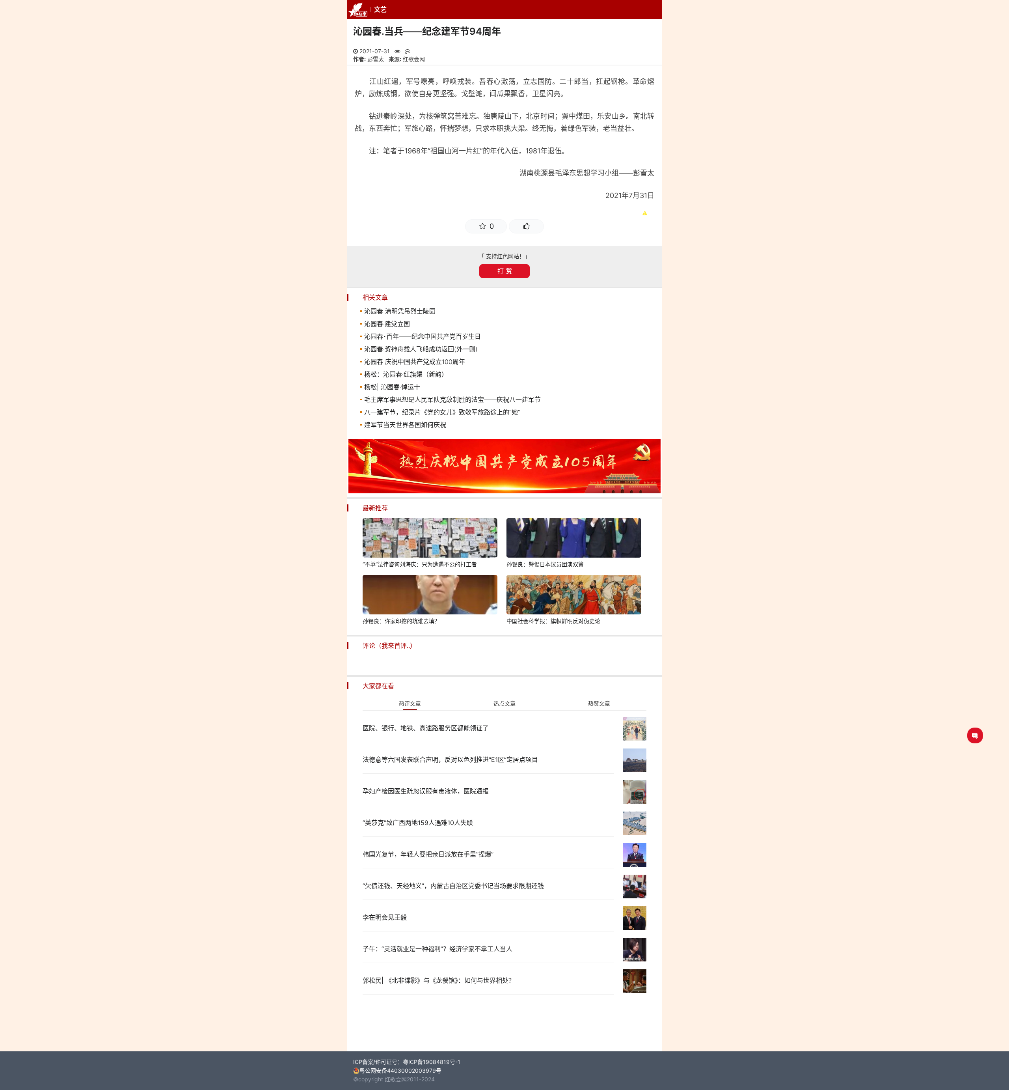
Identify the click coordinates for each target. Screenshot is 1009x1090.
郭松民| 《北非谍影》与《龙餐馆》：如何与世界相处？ (439, 980)
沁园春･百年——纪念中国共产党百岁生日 (422, 336)
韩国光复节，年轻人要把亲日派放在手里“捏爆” (428, 854)
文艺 (380, 9)
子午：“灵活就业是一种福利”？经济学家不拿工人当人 (437, 949)
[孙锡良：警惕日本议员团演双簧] (573, 539)
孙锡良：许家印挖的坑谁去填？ (401, 621)
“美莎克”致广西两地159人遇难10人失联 (418, 823)
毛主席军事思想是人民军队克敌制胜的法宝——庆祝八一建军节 (452, 399)
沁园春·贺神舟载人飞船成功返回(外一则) (421, 349)
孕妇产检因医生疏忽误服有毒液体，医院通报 (426, 791)
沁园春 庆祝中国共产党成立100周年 (414, 362)
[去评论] (975, 735)
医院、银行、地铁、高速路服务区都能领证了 (426, 728)
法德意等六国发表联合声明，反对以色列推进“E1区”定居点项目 (450, 759)
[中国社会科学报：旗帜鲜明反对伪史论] (573, 596)
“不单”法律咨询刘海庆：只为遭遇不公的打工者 (420, 564)
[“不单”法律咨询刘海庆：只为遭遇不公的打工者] (430, 539)
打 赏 (504, 271)
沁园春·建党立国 (387, 324)
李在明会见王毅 (385, 917)
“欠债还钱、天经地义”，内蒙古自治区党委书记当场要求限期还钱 (453, 886)
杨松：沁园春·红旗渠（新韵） (406, 374)
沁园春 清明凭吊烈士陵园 (400, 311)
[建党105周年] (504, 491)
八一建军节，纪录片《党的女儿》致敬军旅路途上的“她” (442, 412)
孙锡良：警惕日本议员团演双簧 (545, 564)
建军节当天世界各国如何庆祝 (405, 425)
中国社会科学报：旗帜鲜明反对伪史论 (553, 621)
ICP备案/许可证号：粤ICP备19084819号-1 (406, 1061)
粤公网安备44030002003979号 (400, 1070)
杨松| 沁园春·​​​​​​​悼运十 (392, 387)
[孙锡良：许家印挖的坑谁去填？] (430, 596)
